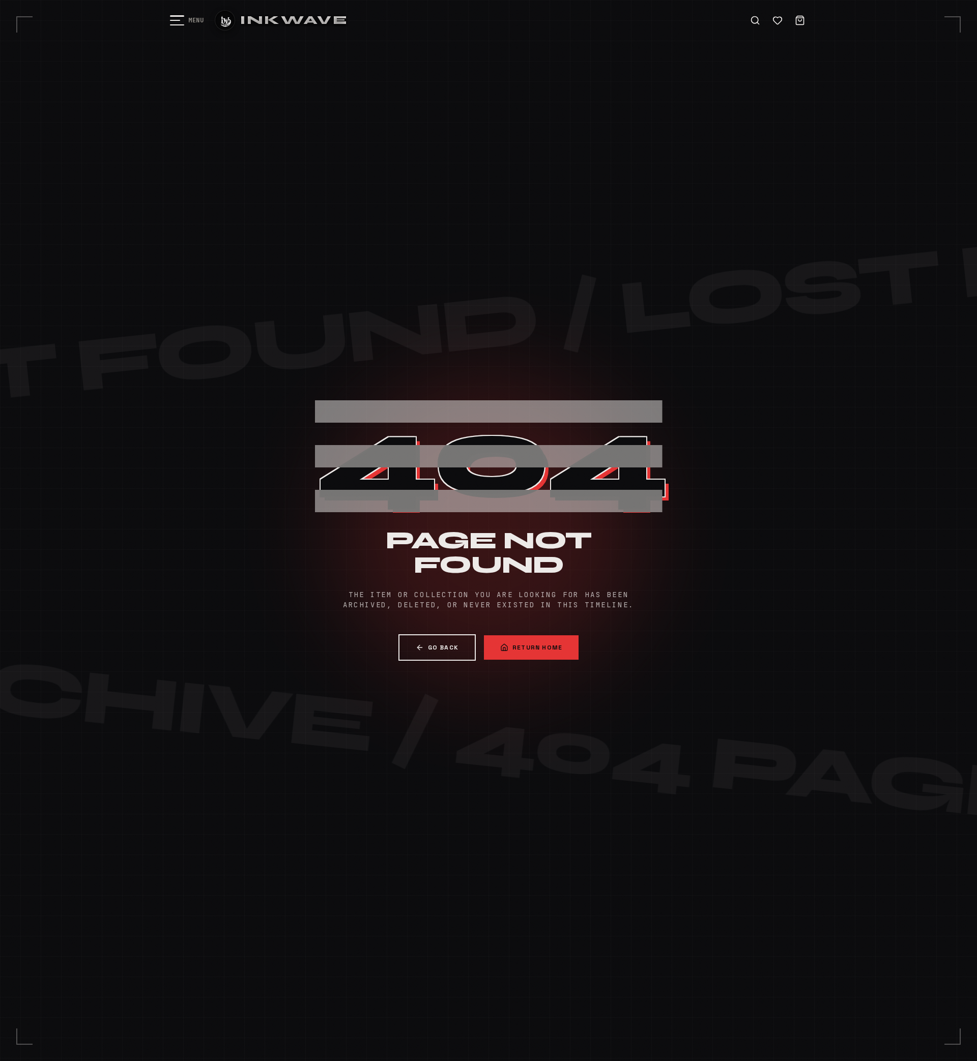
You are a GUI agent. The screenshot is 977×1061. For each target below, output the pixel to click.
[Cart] (800, 20)
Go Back (443, 647)
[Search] (755, 20)
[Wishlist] (777, 20)
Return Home (537, 647)
